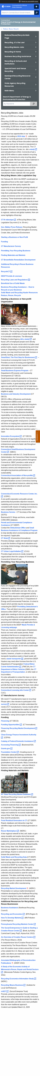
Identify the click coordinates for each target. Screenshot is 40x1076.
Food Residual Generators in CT (14, 820)
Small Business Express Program (14, 370)
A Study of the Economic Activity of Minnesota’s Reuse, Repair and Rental (20, 968)
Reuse (9, 831)
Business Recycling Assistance (18, 56)
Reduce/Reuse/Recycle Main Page (17, 36)
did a (25, 339)
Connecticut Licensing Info (15, 690)
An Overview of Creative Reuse (17, 937)
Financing (5, 721)
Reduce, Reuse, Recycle (11, 29)
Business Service (8, 512)
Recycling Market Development (13, 888)
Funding (4, 242)
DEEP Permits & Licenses (11, 276)
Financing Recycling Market (18, 728)
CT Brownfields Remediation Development (18, 260)
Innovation (10, 436)
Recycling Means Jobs (14, 47)
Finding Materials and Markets (13, 255)
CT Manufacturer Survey (11, 246)
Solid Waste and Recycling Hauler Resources (19, 292)
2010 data (21, 136)
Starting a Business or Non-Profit (14, 237)
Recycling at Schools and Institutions (16, 62)
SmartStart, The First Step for (18, 357)
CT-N (7, 220)
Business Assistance (9, 908)
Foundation (9, 752)
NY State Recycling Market (16, 794)
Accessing (10, 745)
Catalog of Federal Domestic (17, 741)
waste (14, 659)
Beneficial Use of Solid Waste (13, 283)
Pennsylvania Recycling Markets (17, 924)
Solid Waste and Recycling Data (14, 857)
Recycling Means (12, 985)
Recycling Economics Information (17, 979)
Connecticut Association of (17, 475)
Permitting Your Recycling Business (15, 251)
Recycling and (12, 914)
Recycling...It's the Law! (15, 42)
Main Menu (9, 90)
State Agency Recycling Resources (15, 84)
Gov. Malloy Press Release (11, 227)
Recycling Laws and (14, 280)
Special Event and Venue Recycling (15, 70)
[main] (20, 546)
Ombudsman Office (18, 528)
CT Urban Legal (11, 551)
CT (4, 538)
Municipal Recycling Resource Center (17, 77)
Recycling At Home (13, 51)
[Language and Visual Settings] (36, 6)
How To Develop (11, 918)
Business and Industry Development (16, 394)
